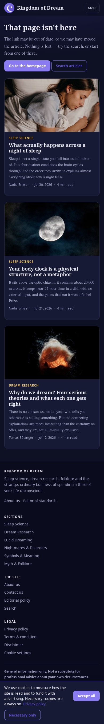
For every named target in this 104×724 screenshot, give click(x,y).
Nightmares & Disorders (25, 547)
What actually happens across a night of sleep (47, 148)
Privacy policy (16, 629)
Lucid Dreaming (18, 539)
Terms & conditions (21, 636)
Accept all (86, 695)
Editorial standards (40, 500)
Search (10, 608)
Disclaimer (13, 644)
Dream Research (19, 531)
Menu (92, 8)
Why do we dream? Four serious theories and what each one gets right (48, 398)
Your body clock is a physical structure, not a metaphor (43, 272)
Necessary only (22, 715)
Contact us (13, 592)
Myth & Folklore (18, 563)
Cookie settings (17, 652)
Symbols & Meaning (21, 555)
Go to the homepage (27, 65)
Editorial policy (17, 600)
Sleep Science (16, 523)
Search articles (69, 65)
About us (12, 500)
